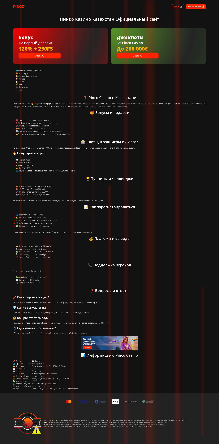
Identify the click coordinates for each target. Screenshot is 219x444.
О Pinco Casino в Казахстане (30, 70)
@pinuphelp (35, 282)
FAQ (20, 90)
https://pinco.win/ (39, 363)
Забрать (39, 55)
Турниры (22, 79)
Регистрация (23, 81)
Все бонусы (23, 73)
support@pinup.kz (32, 280)
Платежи (22, 84)
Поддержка (23, 87)
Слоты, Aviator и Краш (27, 76)
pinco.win (39, 215)
